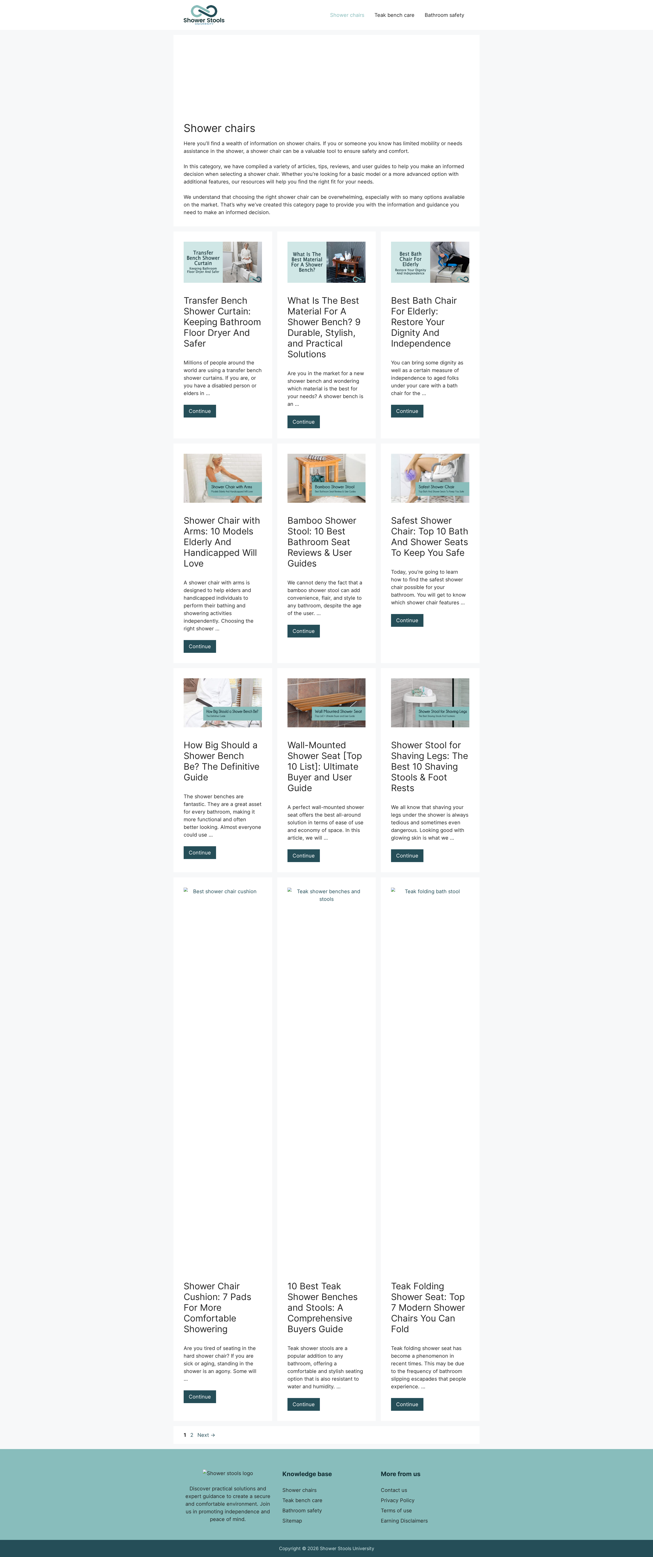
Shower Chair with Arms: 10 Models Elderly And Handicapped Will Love (222, 542)
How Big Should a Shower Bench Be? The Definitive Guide (221, 761)
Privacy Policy (398, 1500)
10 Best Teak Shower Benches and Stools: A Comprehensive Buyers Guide (322, 1307)
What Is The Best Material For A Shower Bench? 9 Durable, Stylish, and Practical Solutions (324, 327)
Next (206, 1435)
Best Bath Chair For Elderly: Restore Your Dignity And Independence (424, 322)
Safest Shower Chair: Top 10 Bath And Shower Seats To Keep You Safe (429, 536)
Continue (200, 411)
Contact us (394, 1490)
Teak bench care (394, 15)
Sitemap (292, 1521)
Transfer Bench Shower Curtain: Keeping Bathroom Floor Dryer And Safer (222, 322)
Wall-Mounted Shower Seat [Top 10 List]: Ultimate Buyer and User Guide (324, 766)
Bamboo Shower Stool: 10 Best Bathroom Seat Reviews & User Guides (321, 542)
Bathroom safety (444, 15)
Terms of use (396, 1510)
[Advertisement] (326, 83)
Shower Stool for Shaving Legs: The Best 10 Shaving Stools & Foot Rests (429, 766)
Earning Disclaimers (404, 1521)
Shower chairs (347, 15)
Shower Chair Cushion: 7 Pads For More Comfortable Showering (217, 1307)
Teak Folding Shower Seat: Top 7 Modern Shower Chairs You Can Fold (428, 1307)
